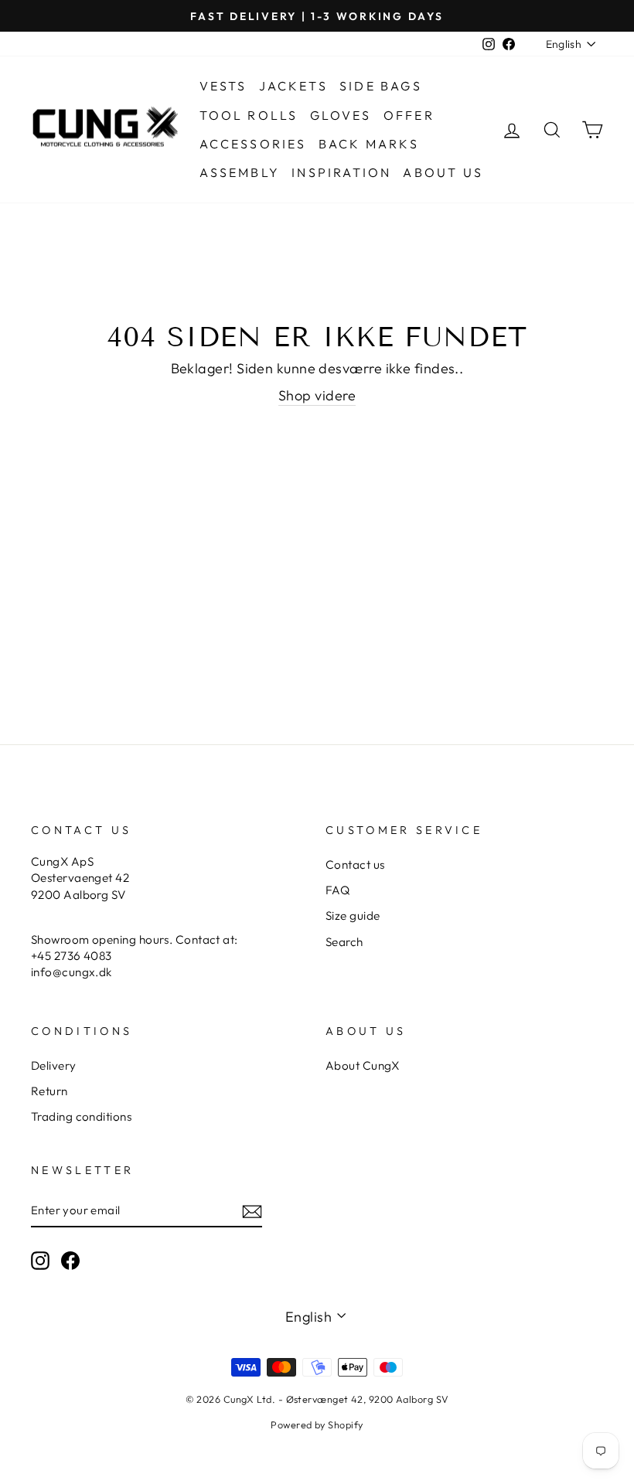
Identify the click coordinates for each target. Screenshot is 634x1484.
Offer (409, 115)
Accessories (253, 143)
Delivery (54, 1065)
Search (344, 941)
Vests (223, 86)
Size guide (353, 915)
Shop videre (317, 395)
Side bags (380, 86)
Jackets (293, 86)
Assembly (240, 172)
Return (49, 1091)
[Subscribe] (252, 1210)
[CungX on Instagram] (40, 1260)
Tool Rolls (248, 115)
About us (443, 172)
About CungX (363, 1065)
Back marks (369, 143)
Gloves (341, 115)
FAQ (337, 890)
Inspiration (341, 172)
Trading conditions (81, 1116)
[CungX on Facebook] (70, 1260)
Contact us (355, 864)
